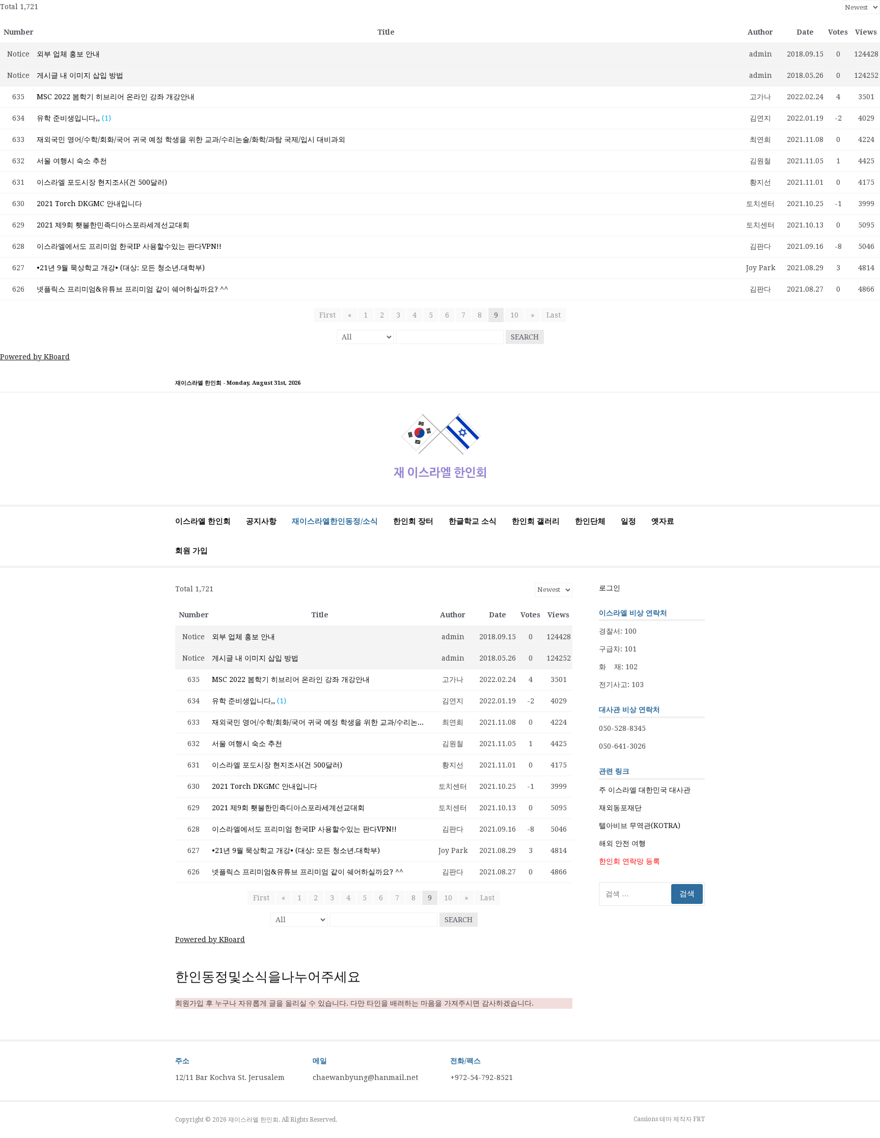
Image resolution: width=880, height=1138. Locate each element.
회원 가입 (191, 550)
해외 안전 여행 (622, 843)
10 (514, 315)
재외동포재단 (620, 808)
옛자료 (662, 521)
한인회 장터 (413, 521)
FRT (699, 1119)
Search (525, 337)
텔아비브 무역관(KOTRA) (639, 825)
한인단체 (590, 521)
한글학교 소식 (473, 521)
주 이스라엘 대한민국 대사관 (645, 790)
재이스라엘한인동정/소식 (335, 521)
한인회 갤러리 (536, 521)
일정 (628, 521)
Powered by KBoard (35, 357)
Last (553, 315)
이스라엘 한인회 (203, 521)
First (327, 315)
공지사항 (261, 521)
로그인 (609, 588)
